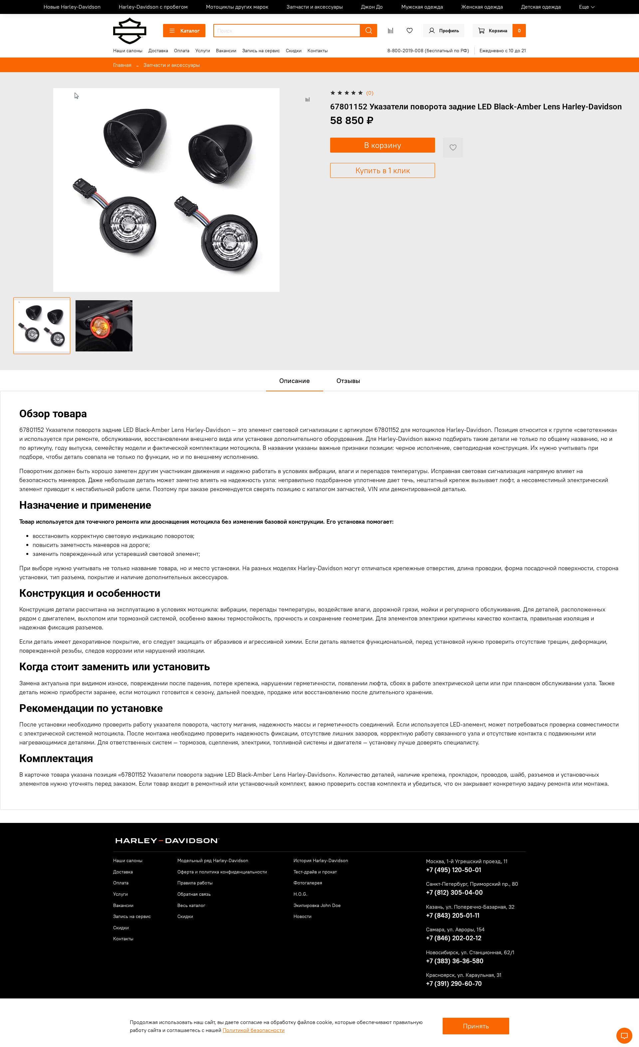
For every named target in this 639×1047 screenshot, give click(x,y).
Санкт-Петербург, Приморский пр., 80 (472, 883)
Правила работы (195, 883)
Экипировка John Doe (317, 905)
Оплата (181, 51)
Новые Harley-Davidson (72, 6)
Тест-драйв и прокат (315, 872)
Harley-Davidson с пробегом (153, 6)
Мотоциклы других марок (237, 6)
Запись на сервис (261, 51)
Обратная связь (194, 894)
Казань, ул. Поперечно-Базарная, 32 (470, 906)
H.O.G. (301, 894)
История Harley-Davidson (321, 860)
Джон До (372, 6)
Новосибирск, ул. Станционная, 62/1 (470, 952)
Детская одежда (541, 6)
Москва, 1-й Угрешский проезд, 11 (467, 861)
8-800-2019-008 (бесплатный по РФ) (428, 51)
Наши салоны (127, 51)
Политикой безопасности (254, 1030)
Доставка (158, 51)
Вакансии (226, 51)
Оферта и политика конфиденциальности (222, 872)
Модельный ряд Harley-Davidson (212, 860)
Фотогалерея (308, 883)
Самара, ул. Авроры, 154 (455, 929)
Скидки (294, 51)
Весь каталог (191, 905)
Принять (476, 1026)
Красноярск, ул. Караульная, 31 (464, 975)
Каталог (190, 30)
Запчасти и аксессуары (315, 6)
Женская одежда (482, 6)
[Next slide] (309, 190)
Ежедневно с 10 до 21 (503, 51)
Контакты (318, 51)
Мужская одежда (422, 6)
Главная (122, 65)
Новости (303, 916)
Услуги (202, 51)
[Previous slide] (24, 190)
